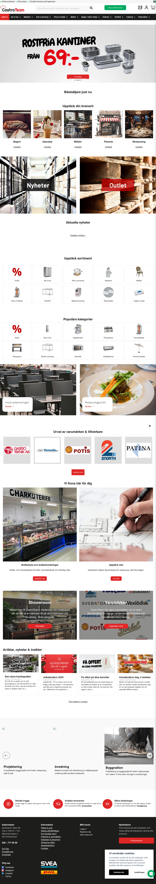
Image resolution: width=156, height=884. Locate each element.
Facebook (9, 867)
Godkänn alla (119, 872)
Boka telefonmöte (115, 8)
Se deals (78, 76)
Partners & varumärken (51, 836)
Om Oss (5, 848)
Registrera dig (85, 832)
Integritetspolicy (47, 845)
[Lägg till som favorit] (140, 7)
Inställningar (139, 872)
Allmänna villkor (48, 842)
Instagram (9, 870)
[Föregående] (71, 80)
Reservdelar (142, 17)
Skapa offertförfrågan (50, 830)
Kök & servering (42, 17)
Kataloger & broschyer (50, 839)
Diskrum (106, 17)
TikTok (8, 876)
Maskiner (27, 17)
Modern (58, 770)
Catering (129, 17)
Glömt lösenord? (86, 834)
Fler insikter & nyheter (78, 701)
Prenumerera (136, 840)
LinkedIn (9, 873)
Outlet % (4, 17)
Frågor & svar (47, 827)
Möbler (73, 17)
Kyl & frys (14, 17)
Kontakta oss (7, 851)
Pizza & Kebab (59, 17)
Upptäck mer (78, 472)
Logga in (83, 829)
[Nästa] (85, 80)
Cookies (44, 848)
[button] (154, 1)
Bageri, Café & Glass (89, 17)
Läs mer (116, 578)
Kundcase (6, 854)
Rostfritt (118, 17)
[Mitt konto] (146, 7)
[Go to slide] (72, 780)
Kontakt (40, 626)
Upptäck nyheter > (78, 235)
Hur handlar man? (49, 833)
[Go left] (6, 755)
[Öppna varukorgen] (153, 7)
